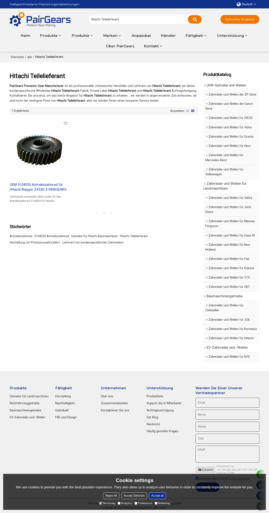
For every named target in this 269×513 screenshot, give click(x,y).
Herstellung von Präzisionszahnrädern (35, 242)
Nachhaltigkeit (65, 403)
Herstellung (63, 396)
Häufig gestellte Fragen (162, 431)
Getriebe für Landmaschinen (29, 396)
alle (29, 57)
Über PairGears (120, 46)
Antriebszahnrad (21, 236)
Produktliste (155, 396)
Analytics (126, 503)
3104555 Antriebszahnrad (51, 236)
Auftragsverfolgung (160, 410)
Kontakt (151, 46)
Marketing (164, 503)
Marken (110, 35)
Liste (187, 111)
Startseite (17, 57)
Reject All (111, 495)
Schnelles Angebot (240, 19)
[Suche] (195, 19)
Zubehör (207, 469)
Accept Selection (134, 495)
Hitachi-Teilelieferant (134, 236)
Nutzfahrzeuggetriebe (25, 403)
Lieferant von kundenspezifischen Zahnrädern (93, 242)
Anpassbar (141, 35)
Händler (168, 35)
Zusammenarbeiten (114, 403)
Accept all (157, 495)
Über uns (107, 396)
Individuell (62, 410)
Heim (25, 35)
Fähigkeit (194, 35)
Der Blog (152, 417)
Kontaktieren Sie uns (115, 410)
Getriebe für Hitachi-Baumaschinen (94, 236)
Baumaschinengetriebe (25, 410)
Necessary (109, 503)
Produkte (49, 35)
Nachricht (153, 424)
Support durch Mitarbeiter (164, 403)
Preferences (145, 503)
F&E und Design (65, 417)
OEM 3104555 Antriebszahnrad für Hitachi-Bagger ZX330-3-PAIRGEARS (38, 187)
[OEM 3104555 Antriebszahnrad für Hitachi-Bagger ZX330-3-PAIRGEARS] (40, 148)
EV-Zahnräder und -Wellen (27, 417)
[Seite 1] (97, 213)
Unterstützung (230, 35)
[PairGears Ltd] (40, 19)
